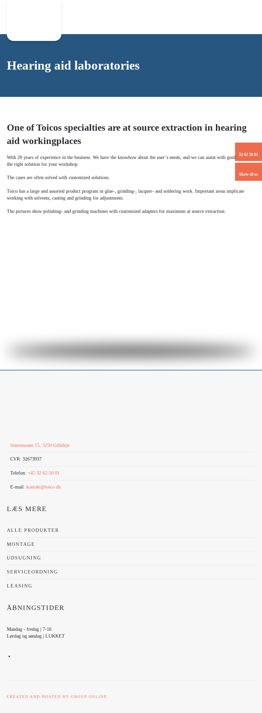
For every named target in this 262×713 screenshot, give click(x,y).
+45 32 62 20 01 (44, 473)
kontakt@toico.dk (43, 487)
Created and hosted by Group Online (57, 697)
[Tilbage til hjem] (34, 20)
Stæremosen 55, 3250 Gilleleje (40, 445)
